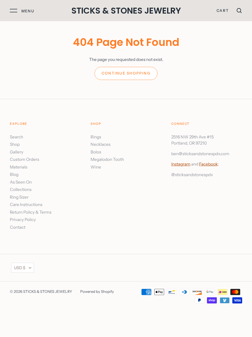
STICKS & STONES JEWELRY (126, 10)
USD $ (19, 267)
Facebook (208, 164)
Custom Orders (24, 159)
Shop (15, 144)
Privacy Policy (23, 219)
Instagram (180, 164)
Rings (96, 136)
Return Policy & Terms (30, 212)
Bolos (96, 152)
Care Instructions (26, 204)
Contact (17, 227)
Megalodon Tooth (107, 159)
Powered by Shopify (97, 291)
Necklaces (100, 144)
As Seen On (21, 182)
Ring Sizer (19, 197)
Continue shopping (126, 73)
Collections (21, 189)
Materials (18, 167)
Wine (96, 167)
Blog (14, 174)
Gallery (16, 152)
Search (16, 136)
